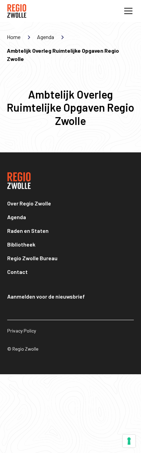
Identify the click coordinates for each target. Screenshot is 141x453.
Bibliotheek (21, 244)
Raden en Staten (28, 230)
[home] (16, 11)
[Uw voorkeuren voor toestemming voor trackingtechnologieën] (129, 441)
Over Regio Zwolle (29, 203)
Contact (17, 271)
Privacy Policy (21, 331)
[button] (127, 11)
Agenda (16, 217)
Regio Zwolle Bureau (32, 258)
